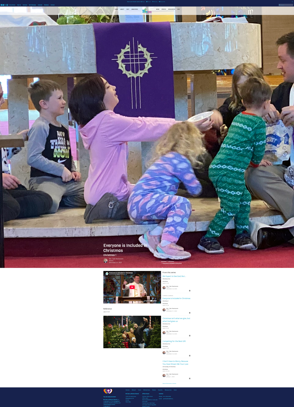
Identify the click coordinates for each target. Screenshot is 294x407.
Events (164, 9)
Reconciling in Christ (109, 404)
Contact (53, 5)
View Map (128, 402)
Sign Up (19, 5)
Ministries (135, 9)
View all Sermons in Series (169, 383)
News (157, 9)
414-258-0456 (167, 396)
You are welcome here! (109, 397)
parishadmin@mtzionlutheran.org (168, 398)
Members (46, 5)
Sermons (25, 5)
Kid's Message (32, 5)
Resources (171, 9)
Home (116, 9)
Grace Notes (12, 5)
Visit (127, 9)
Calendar (40, 5)
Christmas (171, 261)
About (122, 9)
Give (178, 9)
